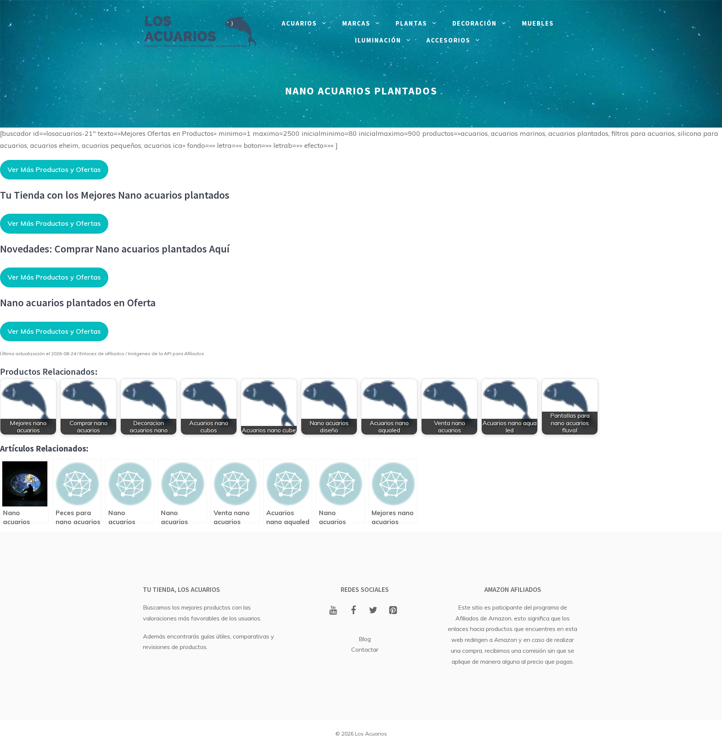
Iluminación (378, 40)
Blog (365, 639)
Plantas (411, 23)
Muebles (538, 23)
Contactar (364, 649)
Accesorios (448, 40)
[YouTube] (333, 610)
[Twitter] (373, 610)
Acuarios (299, 23)
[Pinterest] (393, 610)
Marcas (356, 23)
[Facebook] (353, 610)
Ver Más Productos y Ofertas (54, 169)
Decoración (474, 23)
